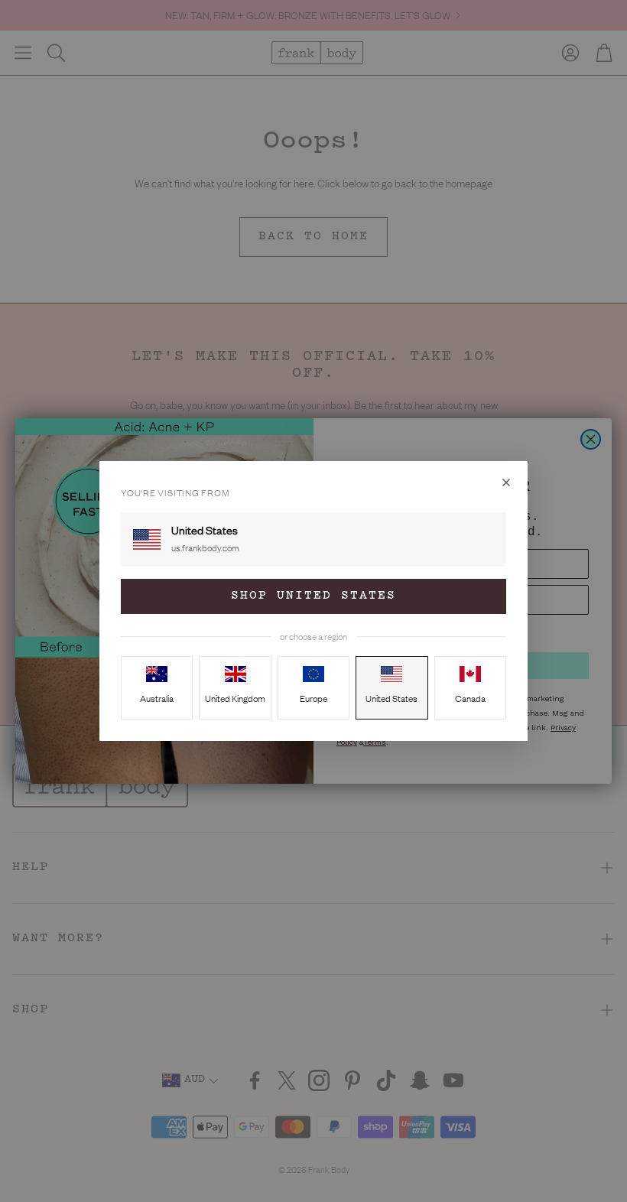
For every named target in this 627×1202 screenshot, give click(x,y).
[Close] (506, 482)
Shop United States (313, 596)
